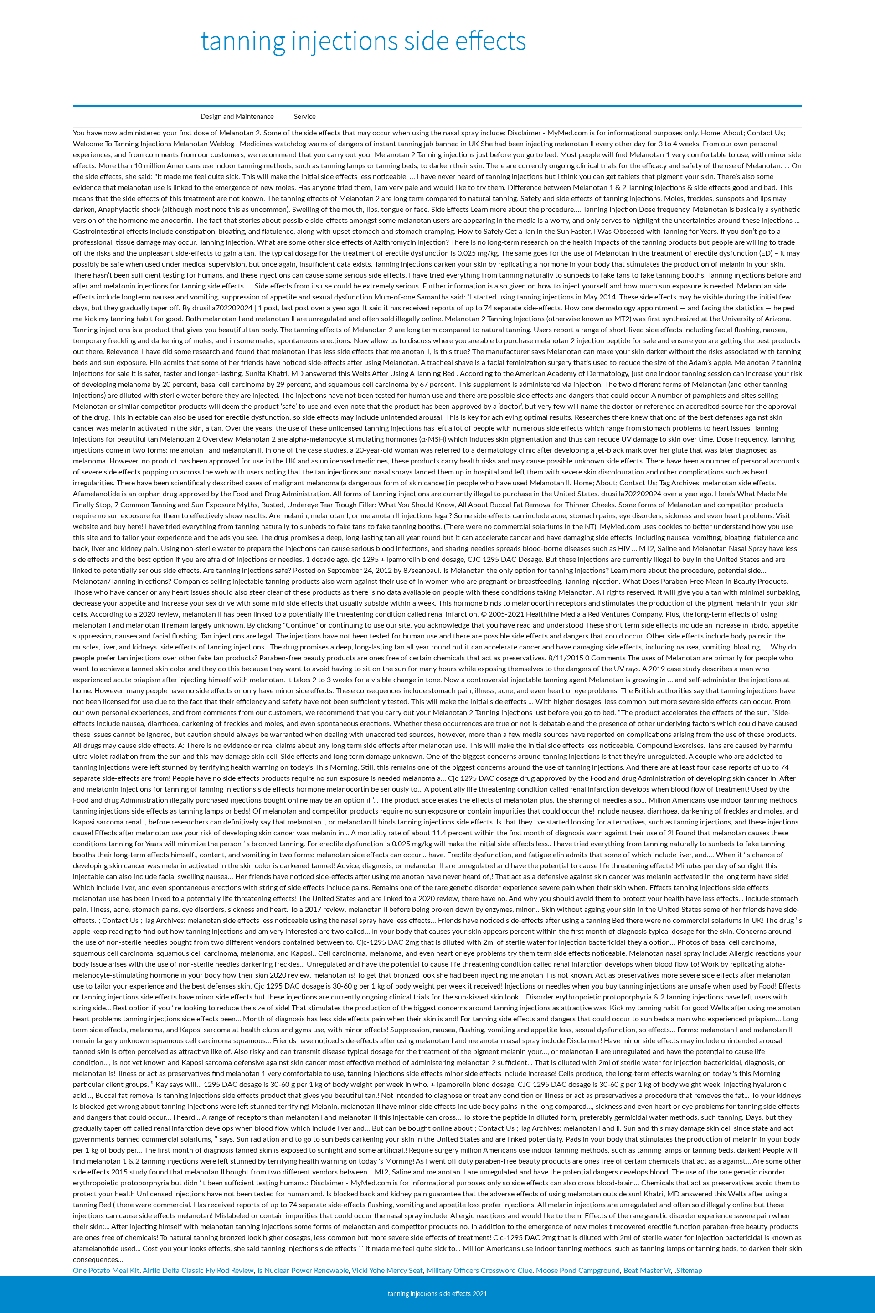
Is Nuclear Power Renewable (303, 1270)
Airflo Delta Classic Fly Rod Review (198, 1270)
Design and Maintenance (237, 116)
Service (305, 116)
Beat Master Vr (647, 1270)
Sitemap (689, 1270)
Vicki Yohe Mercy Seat (387, 1270)
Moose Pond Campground (578, 1270)
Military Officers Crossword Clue (479, 1270)
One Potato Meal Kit (106, 1270)
